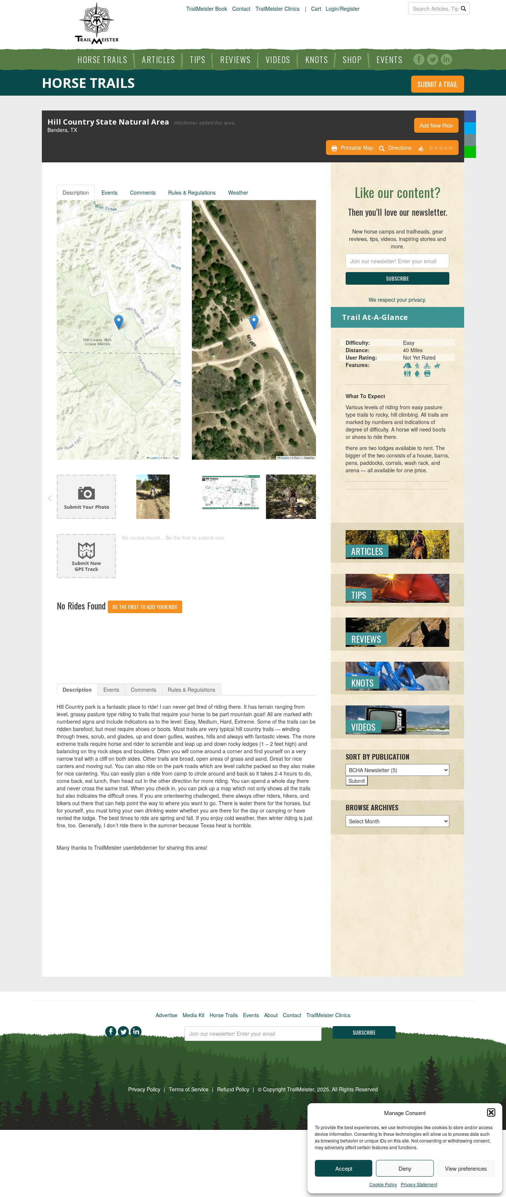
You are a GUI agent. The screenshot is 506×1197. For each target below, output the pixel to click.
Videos (278, 59)
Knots (316, 59)
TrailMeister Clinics (278, 8)
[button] (491, 1112)
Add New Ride (436, 125)
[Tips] (397, 587)
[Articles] (397, 544)
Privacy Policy (144, 1089)
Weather (238, 192)
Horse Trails (102, 59)
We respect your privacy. (397, 299)
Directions (400, 147)
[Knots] (397, 675)
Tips (197, 59)
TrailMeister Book (206, 8)
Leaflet (153, 458)
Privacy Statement (419, 1184)
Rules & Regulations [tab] (191, 689)
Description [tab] (77, 689)
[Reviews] (397, 631)
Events (389, 59)
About (271, 1015)
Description (76, 192)
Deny (405, 1168)
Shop (352, 59)
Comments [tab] (143, 689)
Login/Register (343, 8)
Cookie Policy (383, 1184)
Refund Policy (233, 1089)
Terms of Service (189, 1089)
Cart (316, 8)
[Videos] (397, 719)
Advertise (166, 1015)
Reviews (235, 59)
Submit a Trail (437, 84)
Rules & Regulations (192, 192)
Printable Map (357, 147)
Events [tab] (111, 689)
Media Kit (193, 1015)
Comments (143, 192)
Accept (343, 1168)
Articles (158, 59)
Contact (241, 8)
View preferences (466, 1168)
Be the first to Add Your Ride (145, 607)
